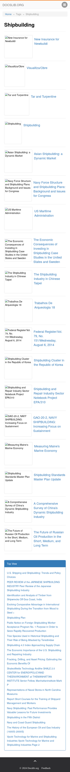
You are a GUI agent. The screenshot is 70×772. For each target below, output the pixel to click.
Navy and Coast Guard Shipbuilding (26, 722)
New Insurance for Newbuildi (46, 41)
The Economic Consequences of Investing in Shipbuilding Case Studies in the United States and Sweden (47, 250)
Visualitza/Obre (37, 67)
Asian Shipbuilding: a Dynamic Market (48, 155)
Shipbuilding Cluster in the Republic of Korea (49, 362)
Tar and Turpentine (43, 96)
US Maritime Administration (44, 213)
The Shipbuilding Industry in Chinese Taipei (47, 278)
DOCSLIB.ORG (13, 5)
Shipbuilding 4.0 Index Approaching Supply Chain (33, 645)
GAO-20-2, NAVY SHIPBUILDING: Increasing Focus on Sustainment (47, 424)
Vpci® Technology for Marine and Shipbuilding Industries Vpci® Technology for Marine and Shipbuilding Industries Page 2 (32, 740)
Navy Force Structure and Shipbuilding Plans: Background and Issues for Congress (49, 189)
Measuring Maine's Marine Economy (47, 448)
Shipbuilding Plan (16, 617)
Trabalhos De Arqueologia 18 (44, 305)
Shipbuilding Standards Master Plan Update (49, 476)
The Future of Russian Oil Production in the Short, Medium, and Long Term (49, 538)
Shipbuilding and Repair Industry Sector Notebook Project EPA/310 (49, 395)
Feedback (45, 768)
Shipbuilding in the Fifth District (23, 717)
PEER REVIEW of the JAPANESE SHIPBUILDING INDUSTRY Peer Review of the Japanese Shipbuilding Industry (33, 586)
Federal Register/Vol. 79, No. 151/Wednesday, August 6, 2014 (48, 338)
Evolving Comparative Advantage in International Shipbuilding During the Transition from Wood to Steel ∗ (33, 608)
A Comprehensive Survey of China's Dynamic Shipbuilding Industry (48, 510)
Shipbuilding (31, 125)
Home (8, 14)
